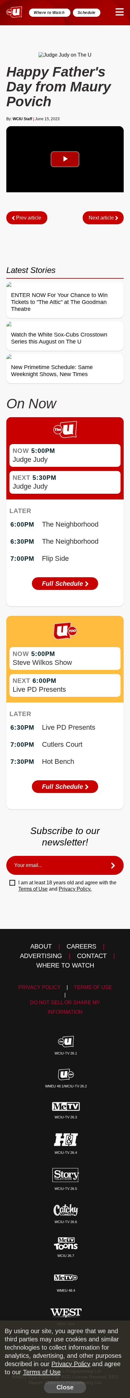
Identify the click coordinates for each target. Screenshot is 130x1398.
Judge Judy (30, 459)
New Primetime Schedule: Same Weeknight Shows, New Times (52, 370)
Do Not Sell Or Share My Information (65, 1007)
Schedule (87, 12)
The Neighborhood (70, 524)
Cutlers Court (62, 744)
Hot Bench (58, 761)
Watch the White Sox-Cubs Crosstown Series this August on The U (59, 338)
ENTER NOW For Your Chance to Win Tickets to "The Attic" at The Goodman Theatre (59, 302)
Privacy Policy (39, 987)
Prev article (28, 217)
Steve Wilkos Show (42, 662)
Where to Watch (50, 12)
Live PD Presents (39, 689)
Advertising (41, 955)
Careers (81, 946)
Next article (102, 217)
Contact (92, 955)
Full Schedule (63, 583)
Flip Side (55, 558)
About (41, 946)
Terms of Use (33, 889)
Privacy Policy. (75, 889)
